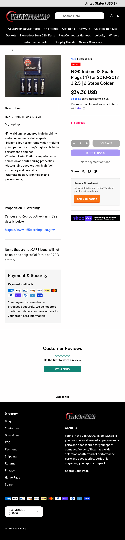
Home (8, 50)
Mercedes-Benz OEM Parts (37, 35)
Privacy (10, 470)
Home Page (12, 477)
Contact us (12, 428)
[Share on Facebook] (89, 171)
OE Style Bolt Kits (105, 28)
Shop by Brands (65, 42)
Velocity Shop (19, 528)
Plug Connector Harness (75, 35)
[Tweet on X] (83, 171)
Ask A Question (87, 199)
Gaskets (11, 35)
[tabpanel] (33, 152)
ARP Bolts (68, 28)
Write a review (62, 368)
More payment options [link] (95, 162)
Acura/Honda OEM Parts (24, 28)
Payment (11, 449)
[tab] (13, 108)
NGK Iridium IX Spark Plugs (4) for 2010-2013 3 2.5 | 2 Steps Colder (37, 50)
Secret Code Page (77, 470)
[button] (118, 16)
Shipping (76, 98)
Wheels (114, 35)
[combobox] (79, 15)
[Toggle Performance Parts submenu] (50, 42)
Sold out (106, 143)
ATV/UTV (85, 28)
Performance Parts (35, 42)
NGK (73, 58)
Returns (10, 463)
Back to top (62, 396)
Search (9, 484)
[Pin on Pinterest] (95, 171)
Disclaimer (12, 435)
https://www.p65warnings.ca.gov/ (30, 230)
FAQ (7, 442)
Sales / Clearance (90, 42)
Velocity (100, 35)
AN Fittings (50, 28)
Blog (8, 421)
